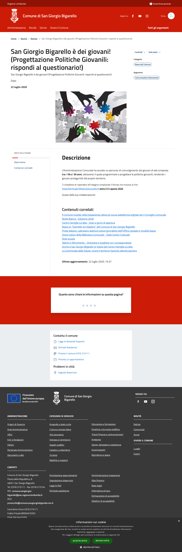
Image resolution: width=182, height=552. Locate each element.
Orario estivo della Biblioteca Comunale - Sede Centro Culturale (96, 235)
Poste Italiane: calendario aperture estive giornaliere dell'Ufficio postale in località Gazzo (109, 231)
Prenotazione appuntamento (63, 475)
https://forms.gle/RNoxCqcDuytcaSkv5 (80, 188)
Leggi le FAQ (55, 485)
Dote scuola (68, 239)
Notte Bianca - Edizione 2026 (78, 219)
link (118, 535)
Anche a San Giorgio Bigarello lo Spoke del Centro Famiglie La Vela (97, 247)
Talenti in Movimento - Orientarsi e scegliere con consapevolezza (96, 243)
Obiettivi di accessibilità (103, 501)
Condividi (139, 52)
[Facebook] (132, 16)
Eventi (137, 454)
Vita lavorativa (56, 434)
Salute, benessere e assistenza (106, 444)
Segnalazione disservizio (61, 480)
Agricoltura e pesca (101, 455)
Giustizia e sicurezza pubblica (106, 429)
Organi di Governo (16, 424)
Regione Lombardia (16, 3)
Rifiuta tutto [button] (102, 540)
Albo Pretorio (98, 480)
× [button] (179, 521)
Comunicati (139, 429)
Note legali (97, 485)
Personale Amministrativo (20, 450)
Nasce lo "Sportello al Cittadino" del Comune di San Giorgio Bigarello (98, 227)
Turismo (53, 455)
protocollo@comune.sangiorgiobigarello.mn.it (30, 503)
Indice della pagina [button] (22, 153)
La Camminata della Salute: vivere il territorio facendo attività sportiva (99, 251)
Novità (24, 38)
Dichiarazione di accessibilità (105, 496)
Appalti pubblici (56, 445)
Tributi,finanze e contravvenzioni (107, 434)
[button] (91, 547)
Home (13, 38)
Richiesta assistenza (59, 490)
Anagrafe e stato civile (60, 424)
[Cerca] (171, 15)
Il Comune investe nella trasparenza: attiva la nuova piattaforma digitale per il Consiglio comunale (114, 215)
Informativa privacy (101, 490)
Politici (10, 445)
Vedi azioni (153, 52)
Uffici (9, 434)
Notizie (34, 38)
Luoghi (137, 448)
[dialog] (91, 535)
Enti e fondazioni (15, 439)
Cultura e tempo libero (60, 429)
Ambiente (96, 439)
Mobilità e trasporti (58, 460)
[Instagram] (146, 16)
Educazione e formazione (104, 424)
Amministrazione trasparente (106, 475)
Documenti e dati (15, 455)
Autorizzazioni (98, 450)
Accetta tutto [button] (80, 541)
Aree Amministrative (17, 429)
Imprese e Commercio (59, 439)
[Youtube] (139, 16)
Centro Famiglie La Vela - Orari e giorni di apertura (88, 223)
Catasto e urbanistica (59, 450)
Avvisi (136, 434)
